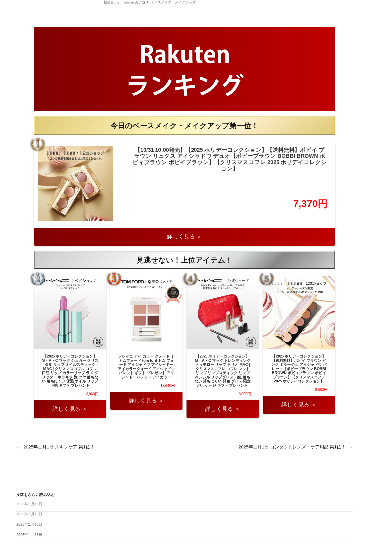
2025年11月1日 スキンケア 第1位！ (59, 446)
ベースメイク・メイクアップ (173, 2)
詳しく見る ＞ (184, 236)
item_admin (125, 2)
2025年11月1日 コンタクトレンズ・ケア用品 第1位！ (292, 446)
